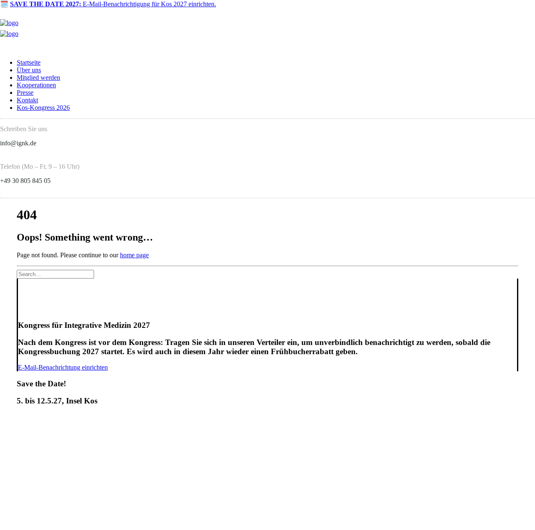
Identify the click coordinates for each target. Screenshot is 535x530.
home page (134, 255)
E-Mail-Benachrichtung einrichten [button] (63, 367)
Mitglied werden (38, 77)
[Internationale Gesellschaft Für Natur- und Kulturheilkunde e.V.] (267, 30)
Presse (25, 92)
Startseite (29, 62)
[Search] (55, 273)
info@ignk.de (18, 143)
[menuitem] (276, 62)
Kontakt (27, 100)
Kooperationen (36, 85)
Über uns (29, 70)
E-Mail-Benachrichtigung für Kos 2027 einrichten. (113, 4)
